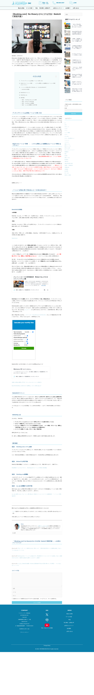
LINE (74, 3)
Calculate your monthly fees (39, 314)
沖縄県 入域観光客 (69, 165)
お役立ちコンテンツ (68, 625)
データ (66, 130)
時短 (65, 153)
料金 (70, 619)
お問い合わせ (70, 631)
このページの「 (28, 314)
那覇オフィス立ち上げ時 (43, 525)
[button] (24, 637)
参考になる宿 (67, 148)
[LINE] (71, 2)
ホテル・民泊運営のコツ (69, 138)
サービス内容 (69, 616)
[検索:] (73, 14)
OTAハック (67, 126)
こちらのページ (27, 309)
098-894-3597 (60, 3)
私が (13, 385)
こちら (13, 511)
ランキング (67, 140)
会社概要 (69, 628)
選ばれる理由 (70, 613)
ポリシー (27, 632)
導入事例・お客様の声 (69, 622)
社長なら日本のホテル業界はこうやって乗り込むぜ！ (29, 385)
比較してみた (67, 157)
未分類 (66, 155)
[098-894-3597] (54, 2)
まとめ (66, 128)
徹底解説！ (67, 151)
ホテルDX (66, 136)
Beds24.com (14, 238)
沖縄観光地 (67, 167)
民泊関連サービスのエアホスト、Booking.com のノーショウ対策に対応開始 (29, 467)
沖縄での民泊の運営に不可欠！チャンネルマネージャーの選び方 (27, 382)
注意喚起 (66, 169)
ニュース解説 (67, 132)
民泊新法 (66, 159)
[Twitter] (13, 533)
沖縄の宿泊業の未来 (69, 163)
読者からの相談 (68, 175)
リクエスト (67, 142)
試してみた (67, 173)
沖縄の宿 (66, 161)
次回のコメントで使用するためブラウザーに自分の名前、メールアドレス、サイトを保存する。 (35, 598)
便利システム (67, 144)
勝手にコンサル (68, 146)
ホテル (66, 134)
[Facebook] (14, 533)
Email (66, 108)
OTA (65, 124)
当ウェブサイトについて (69, 149)
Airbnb (15, 385)
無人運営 (66, 171)
